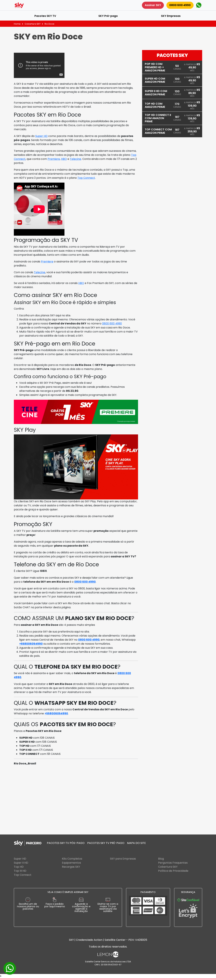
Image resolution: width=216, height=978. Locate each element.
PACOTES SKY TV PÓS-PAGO (66, 843)
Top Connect (86, 178)
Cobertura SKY (32, 23)
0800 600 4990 (180, 5)
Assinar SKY (153, 5)
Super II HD (21, 863)
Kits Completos (72, 859)
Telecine (75, 159)
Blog (161, 859)
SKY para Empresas (123, 859)
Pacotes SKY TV (45, 16)
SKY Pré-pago (108, 16)
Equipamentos (71, 863)
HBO (64, 159)
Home (17, 23)
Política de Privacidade (173, 871)
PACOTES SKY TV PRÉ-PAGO (105, 843)
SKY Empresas (171, 16)
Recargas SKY (71, 867)
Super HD (41, 136)
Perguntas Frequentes (173, 863)
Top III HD (20, 871)
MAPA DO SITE (136, 843)
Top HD (19, 867)
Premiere (54, 159)
